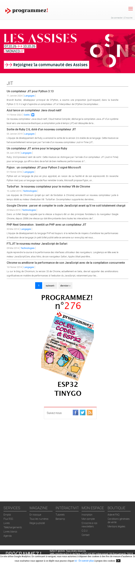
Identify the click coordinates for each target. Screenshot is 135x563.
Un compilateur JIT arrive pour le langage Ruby (37, 148)
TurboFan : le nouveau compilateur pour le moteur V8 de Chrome (48, 186)
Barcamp (60, 518)
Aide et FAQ (114, 514)
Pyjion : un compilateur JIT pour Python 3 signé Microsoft (44, 167)
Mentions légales (116, 526)
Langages (29, 95)
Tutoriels (60, 514)
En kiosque (35, 514)
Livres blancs (10, 531)
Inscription (87, 514)
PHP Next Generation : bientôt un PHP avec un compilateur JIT (46, 224)
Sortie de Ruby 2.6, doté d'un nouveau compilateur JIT (41, 129)
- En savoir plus (85, 560)
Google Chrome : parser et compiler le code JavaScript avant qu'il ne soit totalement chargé (66, 205)
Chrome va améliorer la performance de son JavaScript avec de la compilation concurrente (66, 262)
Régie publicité (37, 523)
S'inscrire (128, 18)
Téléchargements (13, 527)
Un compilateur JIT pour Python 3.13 (30, 91)
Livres (7, 523)
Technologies (30, 191)
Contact (85, 535)
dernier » (65, 285)
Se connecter (116, 18)
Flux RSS (8, 518)
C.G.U (85, 530)
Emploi (7, 514)
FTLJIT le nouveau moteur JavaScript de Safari (37, 243)
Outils (27, 114)
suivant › (50, 285)
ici (76, 560)
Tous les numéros (39, 518)
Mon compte (88, 518)
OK (118, 560)
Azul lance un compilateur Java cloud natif (34, 110)
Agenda (8, 535)
